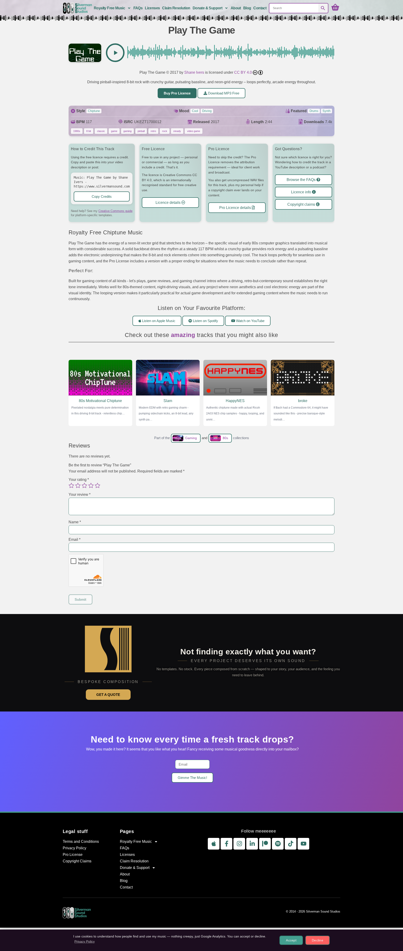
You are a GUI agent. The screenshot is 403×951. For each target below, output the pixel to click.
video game (193, 131)
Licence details (168, 203)
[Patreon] (265, 844)
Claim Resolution (176, 8)
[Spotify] (278, 844)
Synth (326, 111)
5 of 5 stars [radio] (97, 485)
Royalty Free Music (109, 8)
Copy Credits (102, 196)
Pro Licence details (235, 207)
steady (177, 131)
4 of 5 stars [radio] (91, 485)
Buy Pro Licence (177, 93)
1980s (76, 131)
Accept (291, 940)
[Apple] (213, 844)
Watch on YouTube (249, 321)
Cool (195, 111)
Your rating (79, 480)
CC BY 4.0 (243, 72)
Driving (207, 111)
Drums (313, 111)
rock (164, 131)
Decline (317, 940)
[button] (115, 52)
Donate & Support (207, 8)
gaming (127, 131)
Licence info (301, 192)
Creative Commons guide (115, 211)
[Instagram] (239, 844)
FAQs (138, 8)
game (114, 131)
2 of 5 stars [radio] (78, 485)
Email (74, 539)
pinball (141, 131)
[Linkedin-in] (252, 844)
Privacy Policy (74, 848)
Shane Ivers (194, 72)
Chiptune (94, 111)
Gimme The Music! (192, 778)
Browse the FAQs (301, 180)
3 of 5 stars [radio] (84, 485)
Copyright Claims (77, 861)
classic (101, 131)
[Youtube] (303, 844)
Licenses (152, 8)
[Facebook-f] (226, 844)
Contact (259, 8)
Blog (247, 8)
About (236, 8)
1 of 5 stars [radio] (71, 485)
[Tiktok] (290, 844)
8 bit (88, 131)
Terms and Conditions (81, 841)
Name (75, 522)
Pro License (73, 855)
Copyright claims (301, 204)
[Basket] (335, 7)
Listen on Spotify (205, 321)
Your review (79, 494)
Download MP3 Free (223, 93)
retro (153, 131)
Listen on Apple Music (158, 321)
